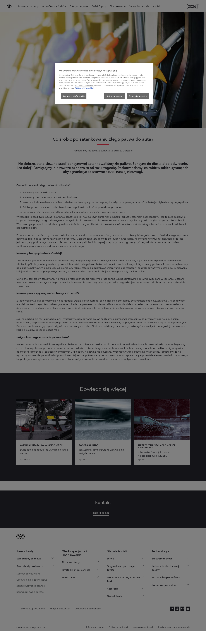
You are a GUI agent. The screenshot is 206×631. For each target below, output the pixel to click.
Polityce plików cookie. (84, 88)
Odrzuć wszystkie (114, 96)
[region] (104, 83)
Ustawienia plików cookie (74, 96)
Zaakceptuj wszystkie (138, 96)
